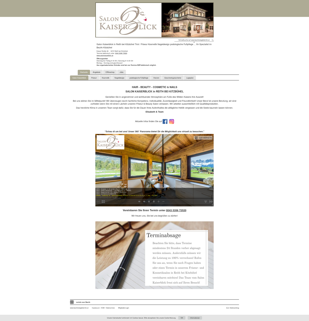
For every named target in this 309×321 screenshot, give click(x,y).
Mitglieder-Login (123, 308)
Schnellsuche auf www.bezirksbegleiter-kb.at (194, 40)
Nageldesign (119, 77)
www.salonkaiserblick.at (105, 55)
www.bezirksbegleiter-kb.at (79, 308)
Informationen (195, 318)
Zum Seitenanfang (232, 308)
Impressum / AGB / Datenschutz (103, 308)
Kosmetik (105, 77)
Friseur (94, 77)
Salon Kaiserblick (79, 77)
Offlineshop (109, 72)
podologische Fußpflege (139, 77)
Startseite (84, 72)
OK (182, 318)
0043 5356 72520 (121, 53)
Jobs (121, 72)
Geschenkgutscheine (172, 77)
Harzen (156, 77)
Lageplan (189, 77)
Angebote (96, 72)
